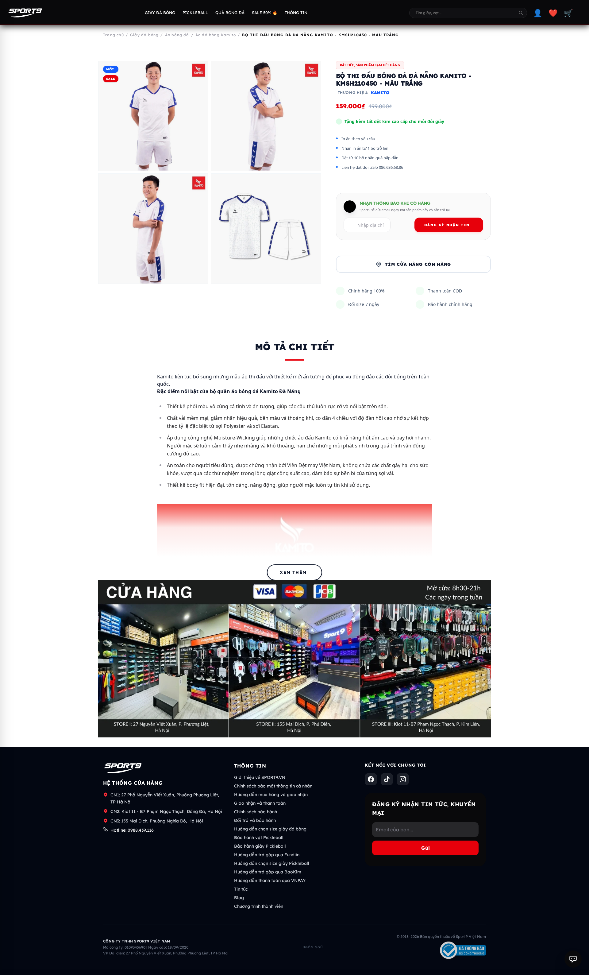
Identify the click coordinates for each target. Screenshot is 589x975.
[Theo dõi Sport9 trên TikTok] (387, 779)
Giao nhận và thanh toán (260, 803)
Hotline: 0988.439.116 (132, 830)
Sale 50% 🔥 (264, 12)
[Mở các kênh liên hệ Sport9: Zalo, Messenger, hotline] (573, 959)
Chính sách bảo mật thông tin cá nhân (273, 786)
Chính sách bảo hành (255, 811)
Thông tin (296, 12)
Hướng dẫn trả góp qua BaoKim (267, 872)
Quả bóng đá (229, 12)
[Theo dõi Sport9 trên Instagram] (403, 779)
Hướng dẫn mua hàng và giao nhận (271, 794)
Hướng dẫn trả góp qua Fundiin (266, 854)
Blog (239, 897)
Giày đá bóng (160, 12)
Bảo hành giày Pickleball (260, 846)
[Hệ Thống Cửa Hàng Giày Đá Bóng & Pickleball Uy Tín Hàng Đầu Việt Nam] (25, 12)
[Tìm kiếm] (520, 12)
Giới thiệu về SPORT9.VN (259, 777)
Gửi (425, 848)
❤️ (553, 12)
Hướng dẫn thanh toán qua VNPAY (270, 880)
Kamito (380, 92)
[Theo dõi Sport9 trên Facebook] (371, 779)
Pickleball (195, 12)
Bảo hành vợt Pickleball (258, 837)
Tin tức (241, 889)
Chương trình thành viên (258, 906)
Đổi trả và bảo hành (255, 820)
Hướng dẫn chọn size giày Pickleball (271, 863)
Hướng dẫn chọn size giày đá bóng (270, 829)
